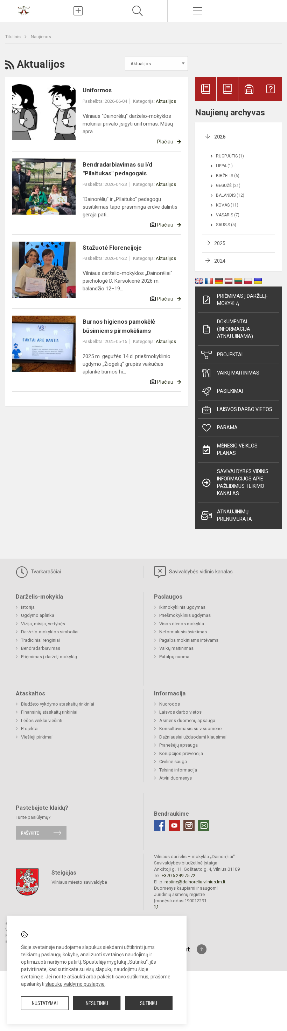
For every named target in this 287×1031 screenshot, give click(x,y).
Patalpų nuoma (174, 656)
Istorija (28, 607)
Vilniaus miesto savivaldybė (79, 882)
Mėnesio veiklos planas (237, 449)
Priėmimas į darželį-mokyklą (242, 299)
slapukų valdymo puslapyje (75, 984)
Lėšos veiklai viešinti (41, 720)
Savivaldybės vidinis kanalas (200, 571)
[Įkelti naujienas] (78, 11)
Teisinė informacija (178, 770)
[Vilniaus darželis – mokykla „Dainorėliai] (24, 10)
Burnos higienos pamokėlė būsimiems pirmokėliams (119, 326)
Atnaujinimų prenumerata (234, 515)
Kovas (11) (227, 205)
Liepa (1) (224, 165)
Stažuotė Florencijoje (112, 247)
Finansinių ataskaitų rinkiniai (49, 712)
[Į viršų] (201, 949)
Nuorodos (169, 704)
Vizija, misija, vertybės (43, 623)
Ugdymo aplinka (37, 615)
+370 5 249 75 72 (178, 875)
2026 (219, 137)
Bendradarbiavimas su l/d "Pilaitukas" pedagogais (117, 169)
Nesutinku (97, 1003)
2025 (219, 243)
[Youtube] (174, 825)
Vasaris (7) (227, 215)
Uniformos (97, 90)
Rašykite (30, 832)
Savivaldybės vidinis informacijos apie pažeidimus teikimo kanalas (242, 482)
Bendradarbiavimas (40, 648)
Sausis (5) (226, 224)
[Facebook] (159, 825)
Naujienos (41, 36)
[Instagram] (189, 825)
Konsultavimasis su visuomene (190, 728)
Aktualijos (166, 101)
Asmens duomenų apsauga (187, 720)
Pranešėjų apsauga (178, 745)
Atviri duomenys (175, 778)
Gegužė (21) (228, 185)
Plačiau (165, 141)
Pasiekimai (230, 391)
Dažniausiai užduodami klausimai (192, 737)
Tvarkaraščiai (45, 571)
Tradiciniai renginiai (40, 640)
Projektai (230, 354)
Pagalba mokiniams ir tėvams (188, 640)
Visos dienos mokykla (181, 623)
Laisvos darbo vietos (244, 409)
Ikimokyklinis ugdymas (182, 607)
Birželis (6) (227, 175)
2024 (219, 261)
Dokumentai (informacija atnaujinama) (235, 329)
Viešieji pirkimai (36, 737)
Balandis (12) (230, 195)
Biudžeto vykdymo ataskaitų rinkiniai (57, 704)
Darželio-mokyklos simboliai (49, 631)
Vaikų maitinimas (238, 373)
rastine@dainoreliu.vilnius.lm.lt (194, 881)
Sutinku (148, 1003)
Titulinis (13, 36)
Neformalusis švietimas (183, 631)
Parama (227, 427)
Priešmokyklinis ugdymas (185, 615)
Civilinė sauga (173, 761)
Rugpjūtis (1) (230, 156)
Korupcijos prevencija (181, 753)
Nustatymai (45, 1003)
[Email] (203, 825)
